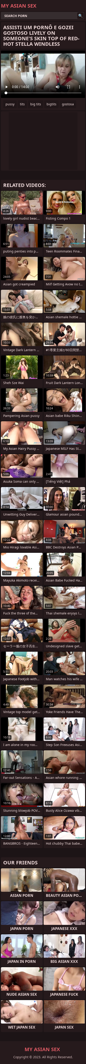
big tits (35, 104)
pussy (10, 104)
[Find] (80, 15)
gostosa (68, 104)
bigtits (51, 104)
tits (22, 104)
